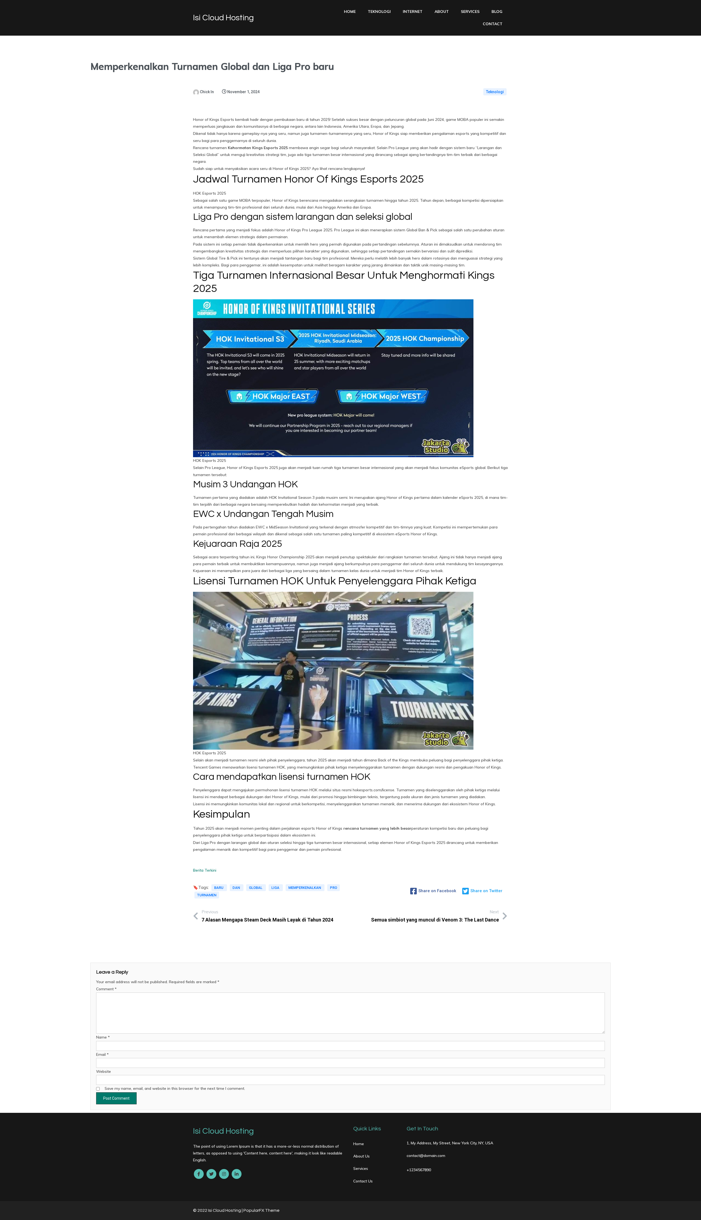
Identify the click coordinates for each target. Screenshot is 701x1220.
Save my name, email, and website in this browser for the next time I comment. (175, 1088)
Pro (333, 888)
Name (103, 1037)
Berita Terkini (204, 870)
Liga (275, 888)
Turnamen (206, 895)
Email (102, 1054)
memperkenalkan (305, 888)
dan (236, 888)
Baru (219, 888)
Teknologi (495, 92)
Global (256, 888)
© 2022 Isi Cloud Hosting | (218, 1210)
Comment (106, 988)
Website (103, 1071)
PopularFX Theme (261, 1210)
